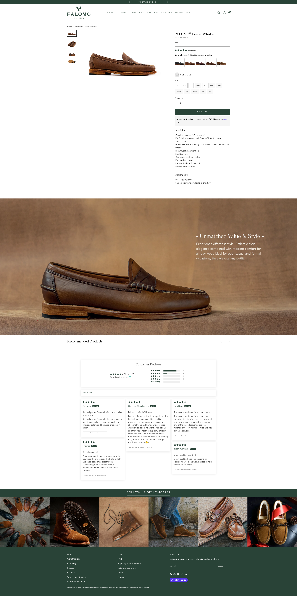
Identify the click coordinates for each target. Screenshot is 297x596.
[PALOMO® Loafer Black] (180, 62)
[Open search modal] (218, 12)
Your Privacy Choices (77, 577)
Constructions (73, 558)
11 (187, 91)
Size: (178, 80)
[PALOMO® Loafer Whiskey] (190, 62)
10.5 (179, 91)
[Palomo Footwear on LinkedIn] (178, 574)
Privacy (121, 577)
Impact (70, 568)
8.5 (198, 85)
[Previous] (129, 2)
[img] (89, 402)
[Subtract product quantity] (177, 103)
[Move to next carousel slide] (228, 342)
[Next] (167, 2)
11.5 (195, 91)
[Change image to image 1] (72, 33)
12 (203, 91)
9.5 (211, 85)
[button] (181, 50)
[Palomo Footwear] (78, 12)
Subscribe (222, 566)
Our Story (71, 563)
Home (69, 26)
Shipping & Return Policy (129, 563)
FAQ (120, 558)
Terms (120, 572)
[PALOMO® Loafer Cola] (221, 62)
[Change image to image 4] (72, 62)
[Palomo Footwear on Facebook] (171, 574)
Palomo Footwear (82, 587)
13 (210, 91)
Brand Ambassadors (76, 581)
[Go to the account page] (223, 12)
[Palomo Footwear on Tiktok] (182, 574)
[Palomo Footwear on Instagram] (174, 574)
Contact (71, 572)
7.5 (184, 85)
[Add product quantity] (184, 103)
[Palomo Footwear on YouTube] (185, 574)
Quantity (179, 98)
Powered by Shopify (144, 587)
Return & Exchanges (127, 568)
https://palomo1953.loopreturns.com (128, 587)
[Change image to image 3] (72, 54)
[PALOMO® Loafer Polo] (211, 62)
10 (219, 85)
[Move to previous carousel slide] (222, 342)
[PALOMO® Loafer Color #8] (200, 62)
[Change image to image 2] (72, 44)
